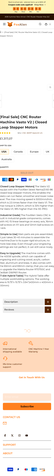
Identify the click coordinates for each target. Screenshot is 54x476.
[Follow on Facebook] (5, 435)
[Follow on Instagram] (19, 435)
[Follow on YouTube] (26, 435)
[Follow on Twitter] (12, 435)
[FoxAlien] (27, 17)
